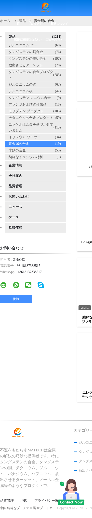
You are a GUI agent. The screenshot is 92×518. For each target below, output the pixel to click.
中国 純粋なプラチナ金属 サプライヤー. (28, 508)
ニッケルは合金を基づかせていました (35, 127)
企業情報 (15, 165)
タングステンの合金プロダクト (35, 75)
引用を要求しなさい (28, 39)
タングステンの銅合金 (35, 52)
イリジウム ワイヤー (35, 137)
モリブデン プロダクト (35, 111)
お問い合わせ (19, 196)
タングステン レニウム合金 (35, 98)
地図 (24, 500)
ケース (14, 217)
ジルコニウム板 (35, 91)
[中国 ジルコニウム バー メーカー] (46, 8)
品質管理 (15, 186)
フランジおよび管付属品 (35, 104)
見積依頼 (15, 227)
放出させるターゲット (35, 65)
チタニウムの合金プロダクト (35, 118)
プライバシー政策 (48, 500)
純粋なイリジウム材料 (35, 157)
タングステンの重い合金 (35, 58)
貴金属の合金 (35, 144)
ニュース (15, 207)
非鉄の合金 (35, 150)
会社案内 (15, 176)
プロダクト (35, 23)
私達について (59, 23)
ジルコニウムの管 (35, 84)
